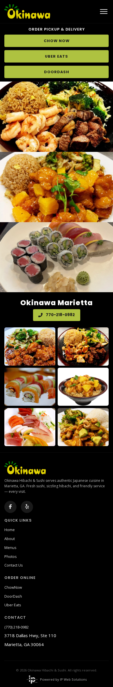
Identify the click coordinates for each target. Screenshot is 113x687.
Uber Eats (12, 604)
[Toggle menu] (104, 11)
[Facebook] (10, 507)
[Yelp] (27, 507)
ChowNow (13, 587)
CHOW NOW (57, 40)
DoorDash (13, 596)
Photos (10, 556)
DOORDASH (56, 71)
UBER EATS (56, 56)
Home (9, 529)
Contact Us (13, 565)
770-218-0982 (60, 315)
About (9, 538)
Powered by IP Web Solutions (63, 679)
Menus (10, 547)
